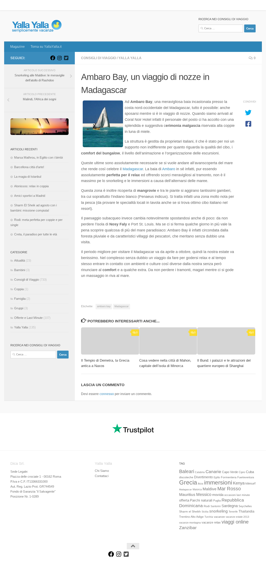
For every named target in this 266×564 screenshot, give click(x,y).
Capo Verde (230, 472)
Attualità (19, 260)
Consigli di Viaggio (98, 58)
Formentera (228, 477)
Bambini (19, 270)
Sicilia (205, 511)
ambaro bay (104, 306)
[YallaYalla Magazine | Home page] (36, 26)
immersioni (218, 482)
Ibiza (200, 483)
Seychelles (245, 506)
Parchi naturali (201, 500)
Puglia (217, 500)
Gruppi (18, 308)
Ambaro (168, 169)
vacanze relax (211, 522)
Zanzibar (188, 527)
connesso (107, 394)
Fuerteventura (245, 477)
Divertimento (203, 477)
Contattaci (101, 476)
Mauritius (187, 494)
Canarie (213, 471)
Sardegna (230, 506)
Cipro (242, 472)
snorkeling (218, 511)
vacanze (219, 516)
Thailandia (246, 511)
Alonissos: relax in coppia (31, 186)
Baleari (186, 471)
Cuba (250, 472)
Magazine (14, 5)
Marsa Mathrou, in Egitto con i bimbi (38, 157)
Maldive (210, 489)
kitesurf (250, 483)
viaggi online (235, 522)
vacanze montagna (190, 522)
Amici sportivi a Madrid (29, 195)
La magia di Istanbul (27, 176)
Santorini (216, 506)
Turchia (208, 516)
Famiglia (20, 298)
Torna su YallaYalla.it (42, 5)
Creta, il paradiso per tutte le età (35, 234)
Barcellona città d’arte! (29, 167)
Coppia (19, 289)
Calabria (200, 472)
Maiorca (197, 489)
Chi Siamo (102, 470)
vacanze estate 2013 (237, 516)
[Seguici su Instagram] (59, 57)
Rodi (207, 506)
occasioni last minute (237, 495)
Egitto (217, 477)
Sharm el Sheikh (190, 511)
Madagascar (133, 169)
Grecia (188, 482)
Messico (203, 494)
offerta (184, 500)
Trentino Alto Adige (191, 516)
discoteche (186, 477)
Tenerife (233, 511)
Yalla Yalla (130, 58)
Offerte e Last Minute (28, 317)
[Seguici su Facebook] (52, 57)
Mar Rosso (229, 488)
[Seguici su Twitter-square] (66, 57)
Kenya (239, 483)
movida (217, 495)
